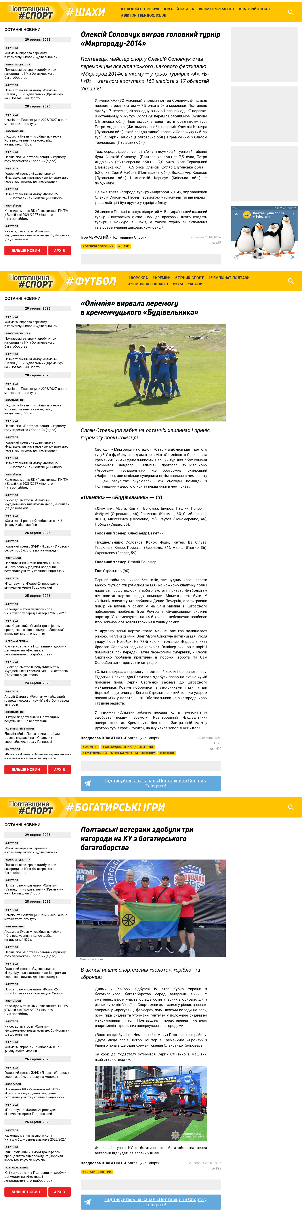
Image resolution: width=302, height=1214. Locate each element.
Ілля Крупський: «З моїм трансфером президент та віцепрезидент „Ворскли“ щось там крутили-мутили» (34, 630)
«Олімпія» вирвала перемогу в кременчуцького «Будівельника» (30, 55)
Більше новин (26, 250)
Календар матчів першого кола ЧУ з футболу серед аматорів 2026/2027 (35, 611)
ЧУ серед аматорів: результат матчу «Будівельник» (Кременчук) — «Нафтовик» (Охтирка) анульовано (36, 671)
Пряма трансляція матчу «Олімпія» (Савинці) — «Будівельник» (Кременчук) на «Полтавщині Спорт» (34, 94)
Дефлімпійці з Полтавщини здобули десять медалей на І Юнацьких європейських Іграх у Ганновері (32, 738)
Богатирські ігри (18, 64)
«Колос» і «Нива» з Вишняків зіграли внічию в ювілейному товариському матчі (37, 756)
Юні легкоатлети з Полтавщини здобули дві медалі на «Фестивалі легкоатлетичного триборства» (35, 650)
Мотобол (13, 749)
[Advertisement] (264, 54)
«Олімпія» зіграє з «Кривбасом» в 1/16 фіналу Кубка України (33, 523)
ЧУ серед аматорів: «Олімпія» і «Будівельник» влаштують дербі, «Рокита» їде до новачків (36, 235)
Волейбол (14, 205)
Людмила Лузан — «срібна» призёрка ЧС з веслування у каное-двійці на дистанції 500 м (32, 140)
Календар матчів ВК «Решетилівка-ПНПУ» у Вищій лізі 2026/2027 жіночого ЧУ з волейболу (36, 215)
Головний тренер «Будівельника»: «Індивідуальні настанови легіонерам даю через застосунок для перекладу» (36, 178)
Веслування (15, 131)
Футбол (12, 48)
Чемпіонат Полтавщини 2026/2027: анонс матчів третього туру (35, 122)
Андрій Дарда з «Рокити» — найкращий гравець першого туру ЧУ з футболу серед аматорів (36, 701)
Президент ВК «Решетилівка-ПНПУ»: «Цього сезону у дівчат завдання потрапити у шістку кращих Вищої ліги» (34, 567)
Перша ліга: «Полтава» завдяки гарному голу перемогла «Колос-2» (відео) (35, 159)
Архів (59, 250)
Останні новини (22, 29)
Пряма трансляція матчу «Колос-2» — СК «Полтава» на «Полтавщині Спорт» (33, 196)
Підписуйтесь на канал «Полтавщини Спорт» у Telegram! (155, 783)
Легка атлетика (17, 641)
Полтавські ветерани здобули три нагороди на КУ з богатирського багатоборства (30, 74)
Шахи (90, 12)
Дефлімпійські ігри (20, 728)
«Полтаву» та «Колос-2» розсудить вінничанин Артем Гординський (31, 586)
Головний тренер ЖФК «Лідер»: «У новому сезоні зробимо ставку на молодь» (36, 548)
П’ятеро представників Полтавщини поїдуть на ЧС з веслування (31, 719)
